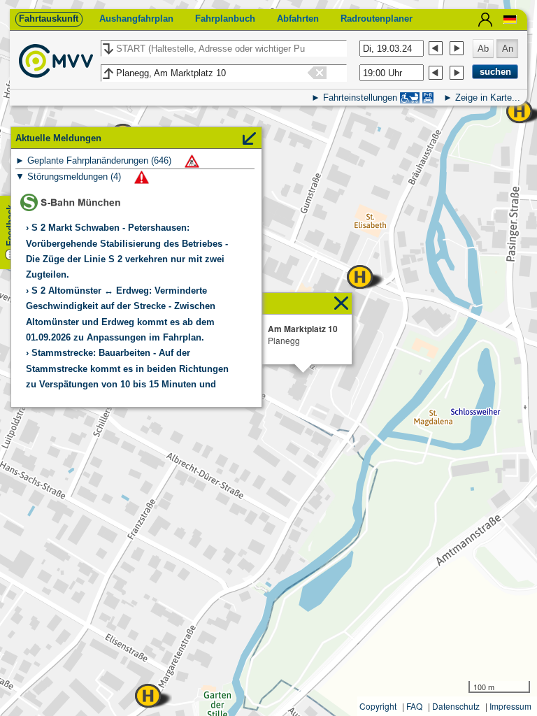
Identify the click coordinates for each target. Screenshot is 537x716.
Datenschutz (456, 706)
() (100, 160)
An (507, 48)
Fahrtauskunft (48, 18)
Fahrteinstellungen (360, 97)
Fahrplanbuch (225, 18)
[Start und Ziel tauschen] (107, 49)
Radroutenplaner (377, 18)
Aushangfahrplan (136, 18)
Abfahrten (298, 18)
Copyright (377, 706)
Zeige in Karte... (487, 97)
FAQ (414, 706)
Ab (483, 48)
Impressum (510, 706)
